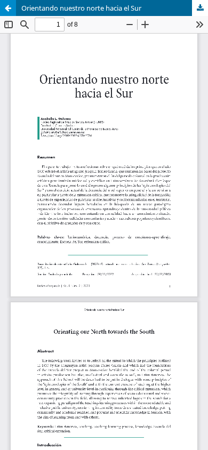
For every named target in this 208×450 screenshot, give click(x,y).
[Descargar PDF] (200, 8)
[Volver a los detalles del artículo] (8, 8)
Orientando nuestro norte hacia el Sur (81, 8)
